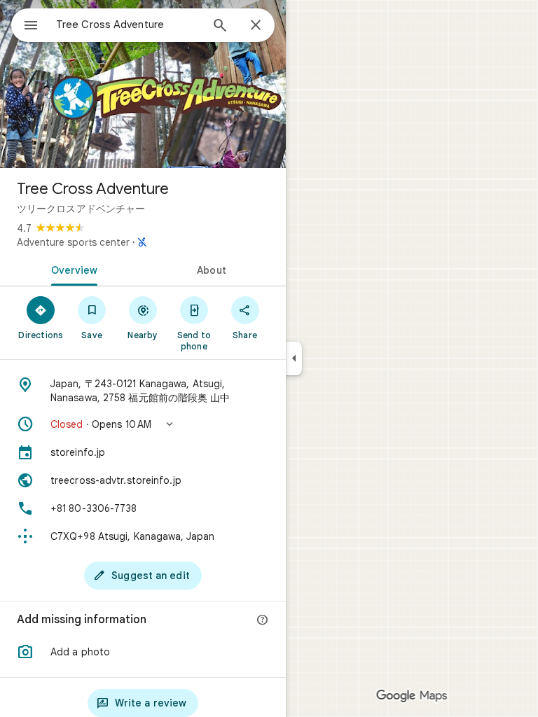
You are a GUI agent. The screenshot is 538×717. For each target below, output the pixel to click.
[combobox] (128, 24)
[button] (143, 424)
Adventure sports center (73, 242)
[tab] (71, 269)
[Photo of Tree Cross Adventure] (143, 84)
